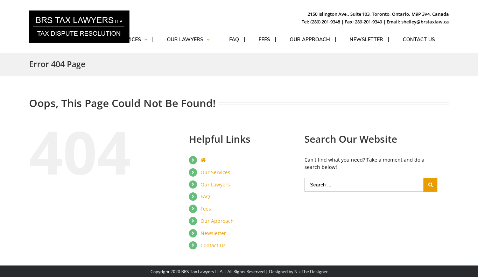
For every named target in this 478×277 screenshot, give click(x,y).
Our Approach (217, 221)
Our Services (215, 172)
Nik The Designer (311, 272)
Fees (206, 208)
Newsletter (213, 233)
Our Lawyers (215, 184)
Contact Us (213, 245)
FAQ (205, 196)
